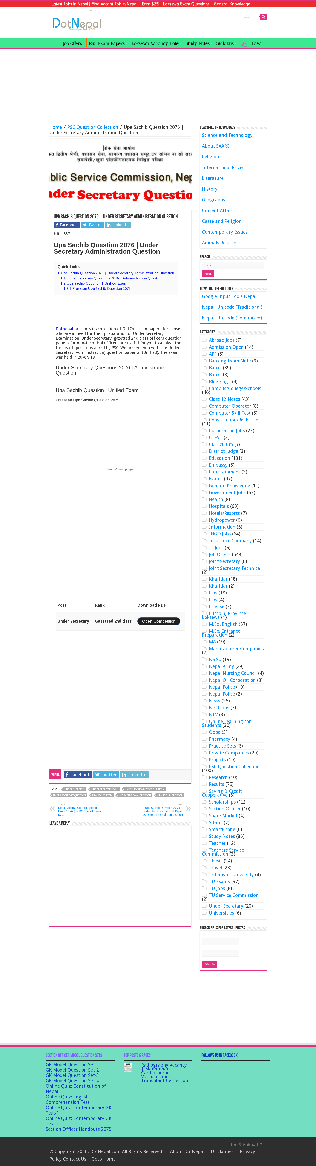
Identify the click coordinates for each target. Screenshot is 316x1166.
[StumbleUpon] (253, 1144)
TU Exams (219, 881)
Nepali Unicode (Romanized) (232, 318)
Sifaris (215, 822)
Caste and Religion (222, 221)
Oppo (215, 732)
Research (218, 777)
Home (55, 127)
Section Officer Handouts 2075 (78, 1129)
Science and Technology (227, 135)
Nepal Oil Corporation (232, 680)
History (210, 189)
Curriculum (221, 444)
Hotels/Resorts (224, 513)
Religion (210, 156)
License (216, 606)
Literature (213, 178)
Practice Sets (222, 746)
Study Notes (198, 43)
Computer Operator (230, 406)
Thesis (215, 861)
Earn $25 (150, 3)
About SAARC (216, 146)
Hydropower (222, 520)
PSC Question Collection (92, 127)
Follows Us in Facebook (219, 1055)
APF (213, 354)
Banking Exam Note (230, 361)
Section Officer (225, 808)
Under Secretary (226, 906)
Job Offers (72, 43)
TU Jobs (217, 888)
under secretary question (69, 795)
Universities (221, 913)
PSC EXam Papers (107, 43)
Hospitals (219, 506)
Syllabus (225, 43)
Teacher (217, 843)
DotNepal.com (105, 1151)
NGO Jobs (219, 707)
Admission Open (226, 347)
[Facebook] (231, 1144)
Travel (215, 867)
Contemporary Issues (225, 232)
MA (212, 642)
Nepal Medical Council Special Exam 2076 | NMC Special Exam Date (79, 809)
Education (219, 458)
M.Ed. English (223, 624)
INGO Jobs (220, 534)
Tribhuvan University (231, 874)
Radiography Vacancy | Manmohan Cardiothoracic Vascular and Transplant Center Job (164, 1072)
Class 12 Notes (224, 399)
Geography (213, 199)
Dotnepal (64, 328)
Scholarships (222, 802)
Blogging (218, 381)
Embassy (218, 465)
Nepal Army (221, 666)
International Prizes (223, 167)
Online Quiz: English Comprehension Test (68, 1099)
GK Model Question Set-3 (72, 1075)
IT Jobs (216, 547)
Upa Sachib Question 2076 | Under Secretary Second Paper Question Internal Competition (163, 809)
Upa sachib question (170, 795)
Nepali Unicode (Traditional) (232, 307)
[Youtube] (248, 1144)
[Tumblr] (257, 1144)
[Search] (263, 17)
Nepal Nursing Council (233, 673)
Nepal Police (222, 687)
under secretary (74, 789)
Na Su (215, 659)
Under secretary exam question (144, 789)
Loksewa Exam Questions (186, 3)
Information (222, 527)
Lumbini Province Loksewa (224, 615)
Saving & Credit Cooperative (222, 793)
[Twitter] (235, 1144)
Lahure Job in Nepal (70, 10)
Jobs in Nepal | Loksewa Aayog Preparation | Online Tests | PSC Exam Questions (55, 42)
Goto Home (104, 1159)
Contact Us (74, 1159)
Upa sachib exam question (135, 795)
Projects (217, 759)
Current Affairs (218, 210)
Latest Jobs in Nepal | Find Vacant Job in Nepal (94, 3)
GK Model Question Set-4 (72, 1080)
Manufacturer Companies (236, 648)
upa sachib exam (102, 795)
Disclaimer (222, 1151)
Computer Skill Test (230, 413)
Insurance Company (230, 540)
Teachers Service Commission (223, 852)
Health (216, 499)
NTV (213, 714)
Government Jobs (227, 492)
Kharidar (218, 579)
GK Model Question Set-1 (72, 1064)
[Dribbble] (240, 1144)
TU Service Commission (234, 895)
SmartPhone (222, 829)
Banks (215, 367)
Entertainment (224, 472)
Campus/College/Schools (235, 388)
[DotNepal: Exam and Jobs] (77, 23)
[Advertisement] (158, 85)
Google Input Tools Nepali (230, 296)
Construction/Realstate (233, 420)
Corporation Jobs (227, 430)
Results (216, 784)
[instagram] (261, 1144)
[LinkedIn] (244, 1144)
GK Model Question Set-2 (72, 1070)
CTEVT (215, 437)
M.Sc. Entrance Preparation (221, 633)
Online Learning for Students (226, 723)
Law (213, 592)
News (214, 700)
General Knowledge (232, 3)
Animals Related (219, 242)
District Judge (223, 451)
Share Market (223, 815)
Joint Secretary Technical (235, 568)
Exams (216, 478)
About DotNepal (187, 1151)
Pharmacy (219, 739)
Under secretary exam (104, 789)
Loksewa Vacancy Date (155, 43)
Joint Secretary (224, 561)
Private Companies (229, 753)
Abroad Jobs (222, 340)
